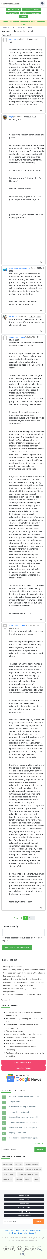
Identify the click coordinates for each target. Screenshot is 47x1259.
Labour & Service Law (33, 1169)
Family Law (19, 1169)
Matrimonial (34, 13)
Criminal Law (7, 1169)
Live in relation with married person (20, 1037)
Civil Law (18, 1164)
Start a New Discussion (23, 1062)
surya (11, 117)
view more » (40, 1143)
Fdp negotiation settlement (14, 976)
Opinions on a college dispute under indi (23, 1122)
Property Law (7, 1179)
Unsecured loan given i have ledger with (23, 1117)
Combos (27, 9)
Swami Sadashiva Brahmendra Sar (20, 268)
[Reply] (40, 110)
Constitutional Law (31, 1164)
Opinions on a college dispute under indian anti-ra (23, 982)
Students (28, 1179)
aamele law (12, 39)
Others (36, 1179)
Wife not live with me (14, 1031)
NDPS (24, 13)
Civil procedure (9, 991)
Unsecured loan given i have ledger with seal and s (24, 973)
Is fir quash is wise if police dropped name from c (23, 979)
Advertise (25, 1230)
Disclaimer (13, 1233)
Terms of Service (35, 1230)
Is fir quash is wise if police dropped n (23, 1127)
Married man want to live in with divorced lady (24, 1034)
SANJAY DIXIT (13, 317)
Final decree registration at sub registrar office (22, 995)
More (23, 16)
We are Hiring (15, 1230)
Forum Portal (24, 1199)
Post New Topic (24, 1212)
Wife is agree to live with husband (19, 1040)
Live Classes (15, 9)
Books (36, 9)
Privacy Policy (22, 1233)
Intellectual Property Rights (28, 1174)
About (7, 1230)
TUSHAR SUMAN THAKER (17, 337)
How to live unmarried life (16, 1043)
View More (5, 1000)
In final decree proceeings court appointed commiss (24, 970)
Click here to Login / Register (17, 947)
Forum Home (24, 1196)
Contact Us (32, 1233)
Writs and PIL (12, 13)
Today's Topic (24, 1204)
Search (40, 1149)
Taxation (19, 1179)
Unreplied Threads (23, 1068)
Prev (16, 918)
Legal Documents (9, 1174)
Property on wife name (12, 966)
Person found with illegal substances (18, 985)
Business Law (7, 1164)
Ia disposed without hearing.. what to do (19, 988)
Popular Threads (24, 1207)
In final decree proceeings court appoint (23, 1138)
